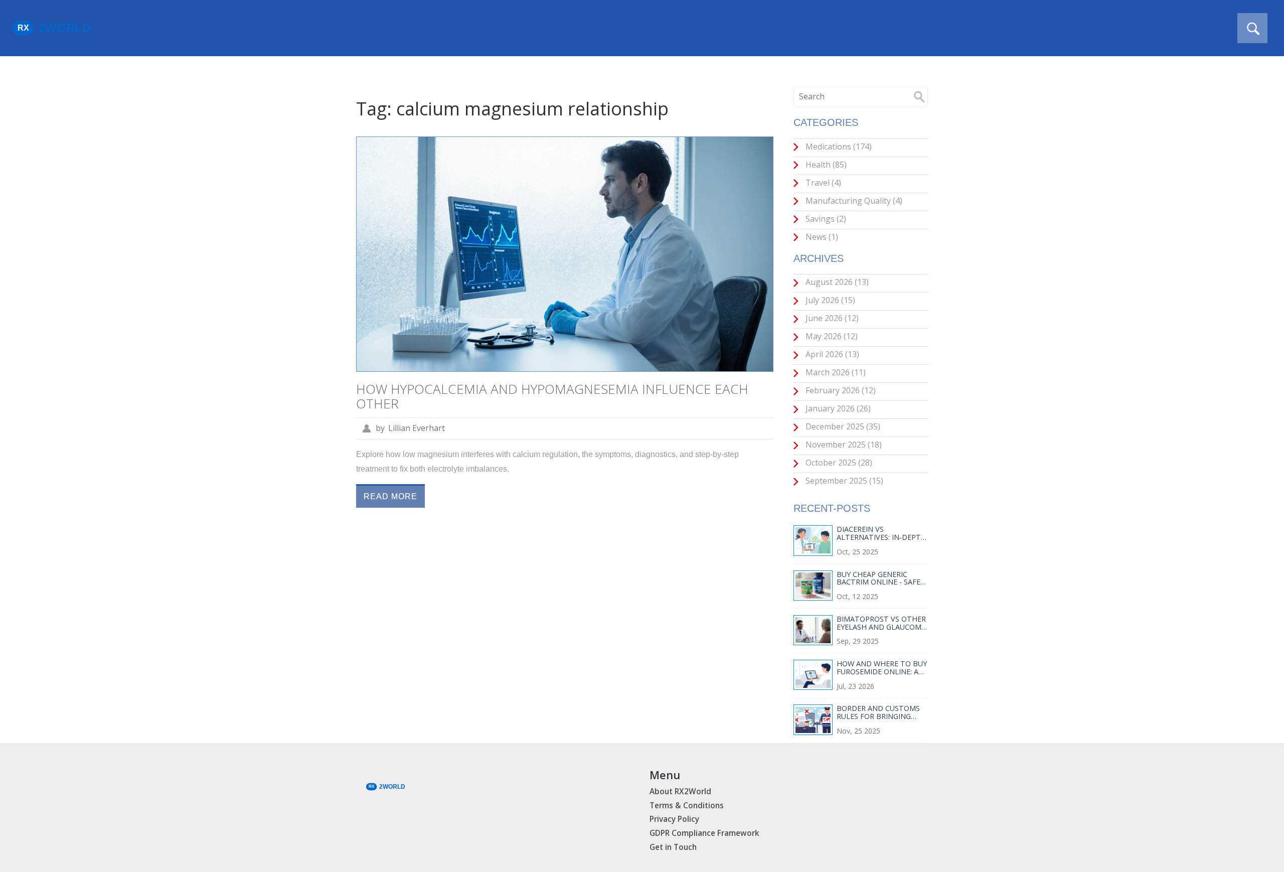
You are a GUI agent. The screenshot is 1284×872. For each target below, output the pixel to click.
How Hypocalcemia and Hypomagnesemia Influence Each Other (552, 396)
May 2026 (831, 336)
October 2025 (838, 462)
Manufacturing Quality (853, 200)
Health (825, 164)
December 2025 (842, 426)
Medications (838, 146)
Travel (822, 182)
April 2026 (831, 354)
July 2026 (829, 300)
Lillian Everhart (416, 427)
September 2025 (843, 480)
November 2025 (843, 444)
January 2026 (837, 408)
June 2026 (831, 318)
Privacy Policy (674, 819)
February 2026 (840, 390)
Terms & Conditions (687, 805)
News (821, 236)
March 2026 (835, 372)
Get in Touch (673, 847)
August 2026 (836, 281)
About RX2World (680, 791)
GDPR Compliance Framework (704, 833)
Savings (825, 218)
